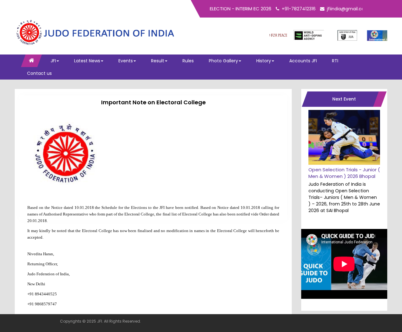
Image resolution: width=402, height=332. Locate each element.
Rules (188, 61)
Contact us (39, 73)
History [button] (263, 61)
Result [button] (157, 61)
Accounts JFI (303, 61)
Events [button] (125, 61)
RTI (335, 61)
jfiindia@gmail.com (348, 9)
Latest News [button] (87, 61)
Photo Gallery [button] (223, 61)
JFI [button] (53, 61)
